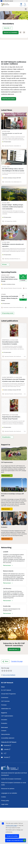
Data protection (5, 734)
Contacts (3, 730)
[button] (8, 28)
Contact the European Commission (11, 779)
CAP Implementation (7, 716)
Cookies (3, 797)
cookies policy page (11, 825)
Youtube (7, 757)
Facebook (7, 745)
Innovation (4, 719)
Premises (4, 705)
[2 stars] (3, 671)
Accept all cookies (12, 836)
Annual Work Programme (8, 694)
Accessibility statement (7, 738)
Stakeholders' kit (6, 708)
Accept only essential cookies (16, 840)
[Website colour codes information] (24, 840)
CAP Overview (5, 701)
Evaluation (4, 723)
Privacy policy (5, 800)
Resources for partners (7, 788)
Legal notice (4, 804)
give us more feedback (9, 675)
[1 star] (2, 671)
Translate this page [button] (17, 661)
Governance (4, 697)
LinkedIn (7, 749)
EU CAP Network (6, 690)
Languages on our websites (9, 793)
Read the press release (8, 98)
